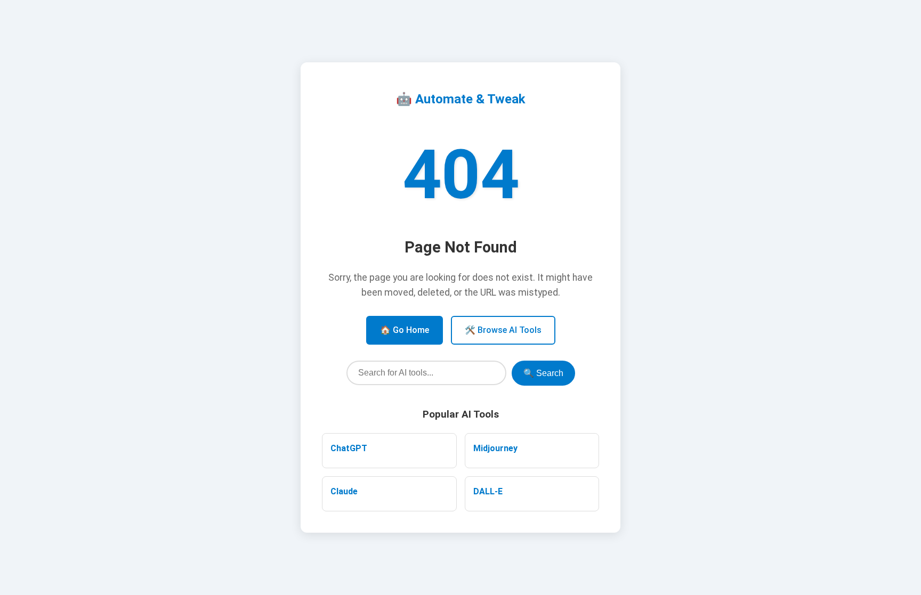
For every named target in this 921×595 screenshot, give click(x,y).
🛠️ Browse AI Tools (503, 330)
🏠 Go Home (404, 330)
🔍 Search (543, 373)
